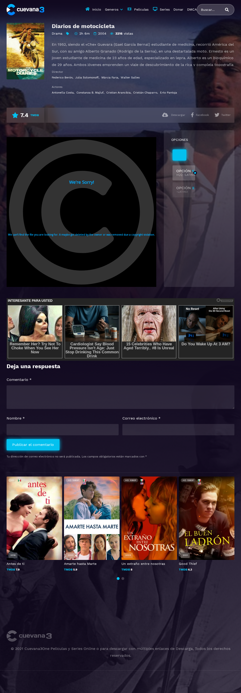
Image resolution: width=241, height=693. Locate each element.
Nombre (16, 418)
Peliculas (141, 9)
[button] (118, 578)
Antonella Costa (63, 92)
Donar (178, 9)
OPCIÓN (185, 172)
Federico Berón (62, 77)
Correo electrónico (141, 418)
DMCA (192, 9)
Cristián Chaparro (145, 92)
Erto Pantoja (168, 92)
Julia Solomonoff (87, 77)
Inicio (96, 9)
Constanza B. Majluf (90, 92)
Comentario (19, 379)
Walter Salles (130, 77)
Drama (57, 33)
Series (165, 9)
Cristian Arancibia (118, 92)
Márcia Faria (109, 77)
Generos (111, 9)
